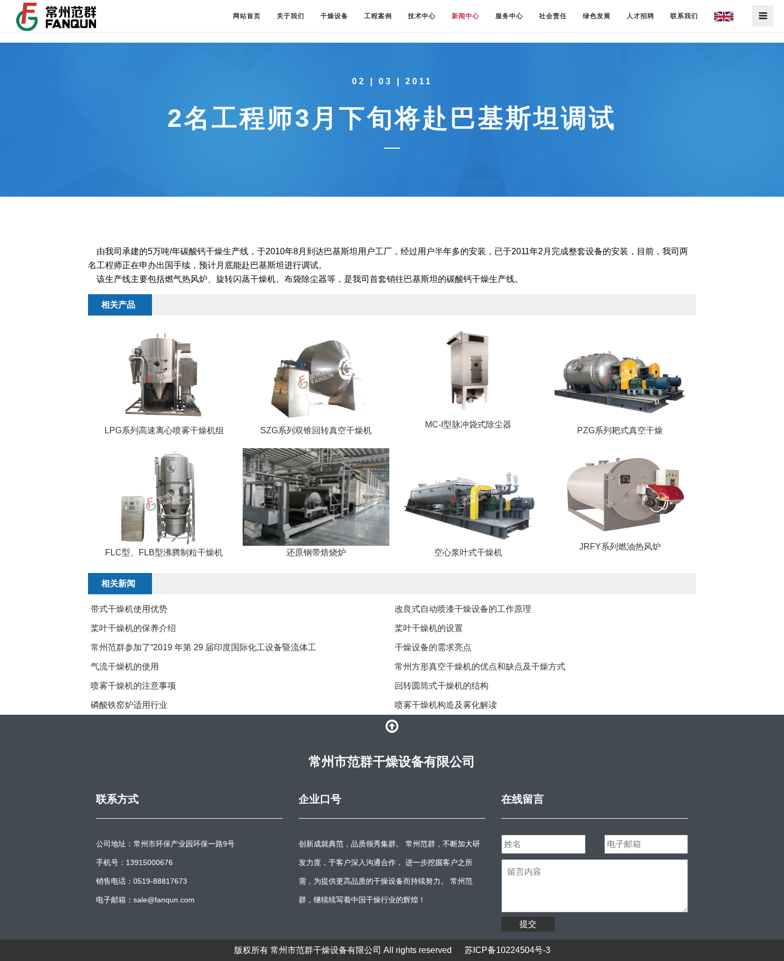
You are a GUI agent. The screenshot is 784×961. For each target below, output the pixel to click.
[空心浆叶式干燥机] (468, 497)
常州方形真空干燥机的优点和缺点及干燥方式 (480, 666)
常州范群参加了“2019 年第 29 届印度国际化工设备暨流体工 (203, 647)
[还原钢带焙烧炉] (316, 497)
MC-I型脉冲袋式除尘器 (468, 424)
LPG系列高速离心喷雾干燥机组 (164, 430)
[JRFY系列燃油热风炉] (620, 494)
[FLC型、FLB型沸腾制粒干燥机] (164, 497)
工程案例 (378, 16)
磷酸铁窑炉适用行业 (129, 704)
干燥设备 (334, 16)
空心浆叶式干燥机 (468, 552)
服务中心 (509, 16)
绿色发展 (597, 16)
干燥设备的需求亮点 (433, 647)
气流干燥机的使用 (125, 666)
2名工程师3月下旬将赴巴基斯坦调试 (392, 118)
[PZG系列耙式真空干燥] (620, 375)
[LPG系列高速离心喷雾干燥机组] (164, 375)
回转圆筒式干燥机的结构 (442, 685)
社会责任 (553, 16)
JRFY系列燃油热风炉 (620, 546)
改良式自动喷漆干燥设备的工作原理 (463, 608)
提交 (528, 923)
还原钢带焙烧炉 (316, 552)
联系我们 (684, 16)
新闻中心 (465, 16)
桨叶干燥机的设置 (429, 628)
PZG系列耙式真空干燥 (620, 430)
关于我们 (291, 16)
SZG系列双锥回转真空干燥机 (316, 430)
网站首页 (247, 16)
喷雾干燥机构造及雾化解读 (446, 704)
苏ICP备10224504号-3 (507, 950)
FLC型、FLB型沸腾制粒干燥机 (164, 552)
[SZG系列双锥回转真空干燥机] (316, 375)
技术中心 (422, 16)
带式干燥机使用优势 (129, 608)
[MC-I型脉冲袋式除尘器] (468, 372)
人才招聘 (640, 16)
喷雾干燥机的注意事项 (133, 685)
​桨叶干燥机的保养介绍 (133, 628)
